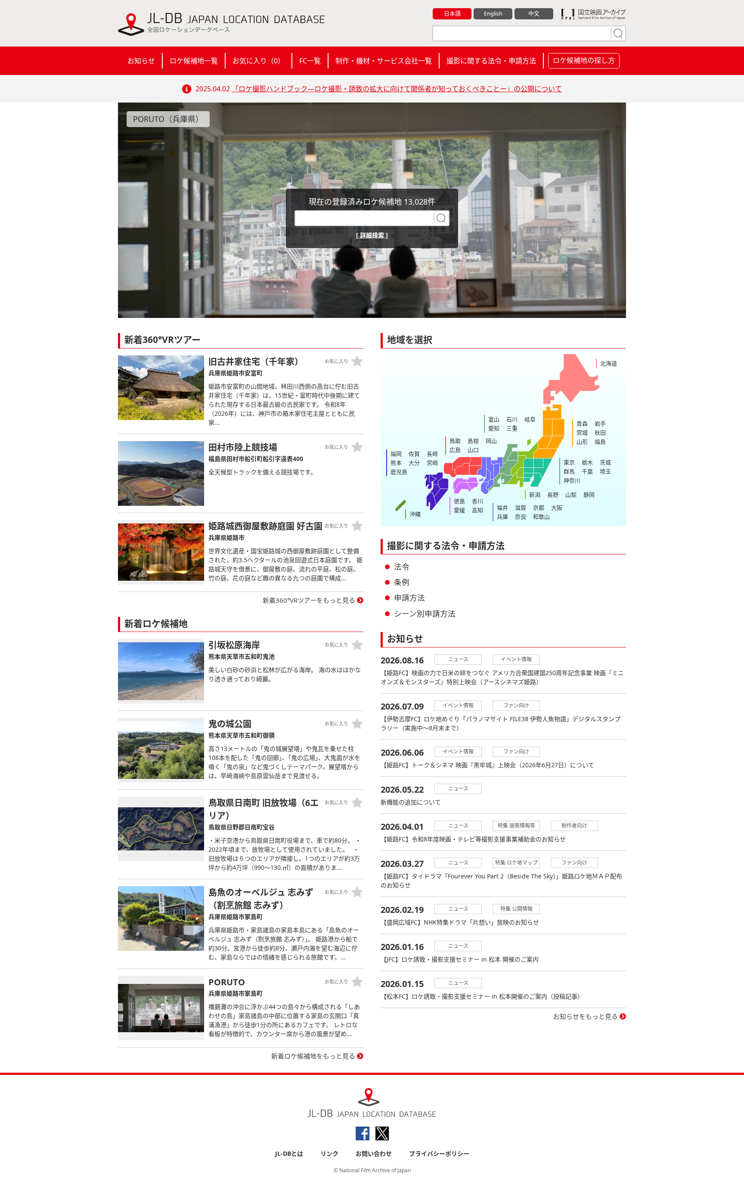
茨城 (605, 462)
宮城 (582, 432)
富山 (493, 419)
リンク (329, 1153)
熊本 (396, 463)
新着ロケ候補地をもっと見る (313, 1056)
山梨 (571, 494)
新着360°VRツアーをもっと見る (309, 600)
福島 (600, 441)
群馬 (569, 471)
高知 (477, 510)
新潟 (534, 494)
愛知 (493, 428)
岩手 (600, 423)
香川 (477, 501)
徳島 (459, 501)
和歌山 (541, 516)
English (493, 13)
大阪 (556, 507)
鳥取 (455, 441)
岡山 (491, 441)
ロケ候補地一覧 (194, 60)
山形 (582, 441)
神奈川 (572, 480)
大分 (414, 463)
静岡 (589, 494)
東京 (569, 462)
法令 (401, 566)
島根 (473, 441)
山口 (473, 450)
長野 (552, 494)
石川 (512, 419)
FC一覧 (310, 60)
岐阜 (530, 419)
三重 (512, 428)
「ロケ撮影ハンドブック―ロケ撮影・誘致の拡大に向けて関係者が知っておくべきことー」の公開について (397, 88)
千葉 (587, 471)
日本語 (452, 13)
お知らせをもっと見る (585, 1016)
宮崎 (432, 463)
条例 (401, 582)
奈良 (520, 516)
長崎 (432, 454)
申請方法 (409, 597)
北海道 (608, 363)
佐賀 (414, 454)
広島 (455, 450)
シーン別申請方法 (425, 613)
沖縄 (415, 514)
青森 (582, 423)
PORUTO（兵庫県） (168, 119)
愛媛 (459, 510)
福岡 (396, 454)
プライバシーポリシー (439, 1153)
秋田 (600, 432)
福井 (502, 507)
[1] (617, 33)
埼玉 (605, 471)
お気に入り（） (258, 60)
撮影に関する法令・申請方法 (491, 60)
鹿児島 (399, 472)
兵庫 (502, 516)
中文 (533, 13)
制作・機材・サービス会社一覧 (383, 60)
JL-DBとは (289, 1153)
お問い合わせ (374, 1153)
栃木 (587, 462)
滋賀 (520, 507)
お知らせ (141, 60)
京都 (538, 507)
